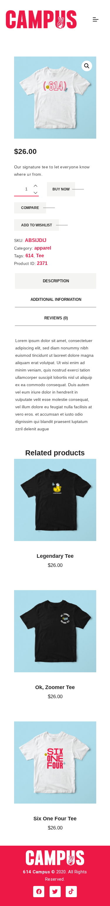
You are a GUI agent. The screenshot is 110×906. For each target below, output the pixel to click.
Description (56, 281)
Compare (30, 208)
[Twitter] (55, 891)
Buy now (61, 189)
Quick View (49, 500)
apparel (42, 247)
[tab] (56, 281)
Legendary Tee (55, 556)
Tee (40, 255)
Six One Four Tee (55, 818)
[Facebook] (38, 891)
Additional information (56, 299)
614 (29, 255)
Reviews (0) (56, 318)
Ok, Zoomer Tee (55, 687)
